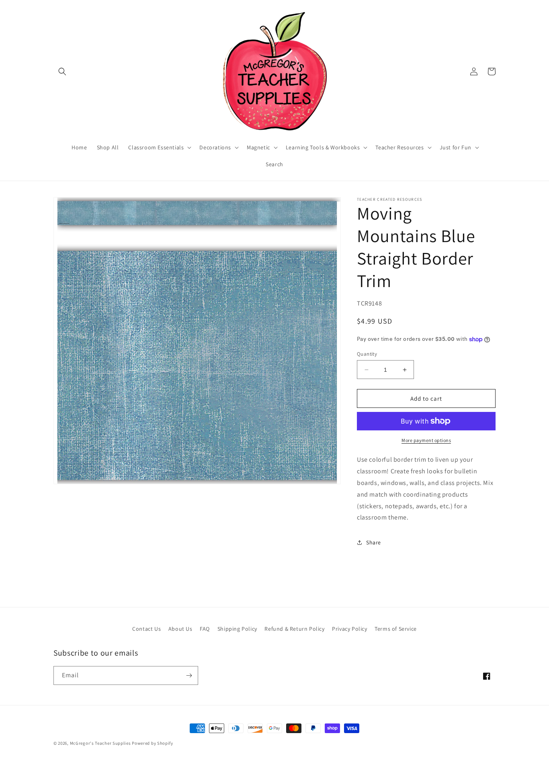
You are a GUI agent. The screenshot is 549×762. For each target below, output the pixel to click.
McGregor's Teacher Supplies (100, 743)
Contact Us (146, 628)
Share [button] (373, 542)
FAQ (205, 628)
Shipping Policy (237, 628)
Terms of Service (396, 628)
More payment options (426, 440)
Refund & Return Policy (294, 628)
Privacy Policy (349, 628)
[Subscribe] (189, 675)
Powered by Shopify (152, 743)
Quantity (367, 353)
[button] (62, 71)
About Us (180, 628)
